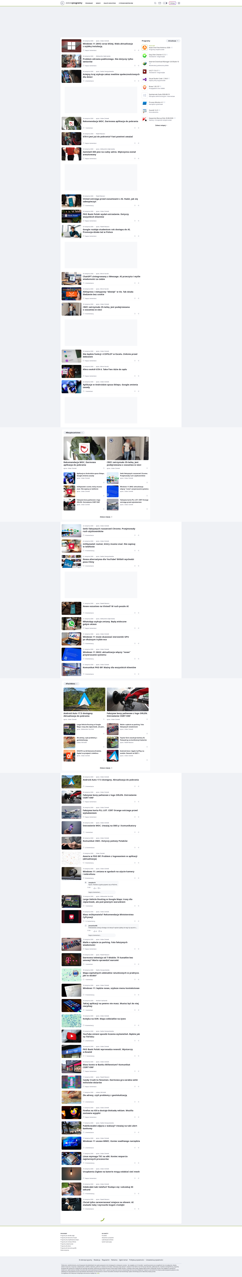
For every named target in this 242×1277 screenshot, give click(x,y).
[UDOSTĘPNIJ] (138, 50)
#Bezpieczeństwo (73, 432)
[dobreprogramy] (75, 3)
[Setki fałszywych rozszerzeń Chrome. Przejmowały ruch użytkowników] (113, 478)
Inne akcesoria (153, 112)
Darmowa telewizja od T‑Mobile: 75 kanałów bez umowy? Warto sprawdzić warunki (108, 959)
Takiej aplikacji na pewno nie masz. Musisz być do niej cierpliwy (111, 1004)
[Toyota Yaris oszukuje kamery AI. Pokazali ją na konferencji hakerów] (113, 742)
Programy (89, 3)
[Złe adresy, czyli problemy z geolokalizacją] (69, 742)
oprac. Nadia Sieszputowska (105, 71)
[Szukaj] (155, 3)
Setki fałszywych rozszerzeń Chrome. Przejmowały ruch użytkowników (134, 474)
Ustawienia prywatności (154, 1260)
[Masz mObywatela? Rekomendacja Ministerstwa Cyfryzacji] (71, 916)
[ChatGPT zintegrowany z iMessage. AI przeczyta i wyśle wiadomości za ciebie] (71, 278)
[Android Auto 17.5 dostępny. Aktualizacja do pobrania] (84, 699)
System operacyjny (107, 1242)
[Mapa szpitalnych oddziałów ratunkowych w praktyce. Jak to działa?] (71, 974)
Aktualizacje (172, 41)
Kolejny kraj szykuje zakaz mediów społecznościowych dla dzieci (111, 75)
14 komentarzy (89, 995)
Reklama (114, 1260)
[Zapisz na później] (135, 50)
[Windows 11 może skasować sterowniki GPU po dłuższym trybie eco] (71, 638)
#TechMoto (70, 684)
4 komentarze (89, 535)
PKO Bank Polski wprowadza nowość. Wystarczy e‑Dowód (108, 1050)
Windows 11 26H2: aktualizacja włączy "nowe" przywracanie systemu (134, 488)
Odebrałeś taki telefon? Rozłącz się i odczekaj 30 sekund (108, 1188)
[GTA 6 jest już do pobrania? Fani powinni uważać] (71, 138)
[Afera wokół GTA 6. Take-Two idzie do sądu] (71, 371)
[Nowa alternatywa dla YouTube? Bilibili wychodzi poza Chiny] (71, 561)
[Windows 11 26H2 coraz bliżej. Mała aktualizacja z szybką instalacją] (71, 45)
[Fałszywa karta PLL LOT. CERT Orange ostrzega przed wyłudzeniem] (113, 504)
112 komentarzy (90, 921)
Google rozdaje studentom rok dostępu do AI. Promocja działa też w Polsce (106, 230)
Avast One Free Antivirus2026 (160, 48)
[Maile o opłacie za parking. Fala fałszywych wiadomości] (113, 729)
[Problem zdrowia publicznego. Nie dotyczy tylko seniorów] (71, 61)
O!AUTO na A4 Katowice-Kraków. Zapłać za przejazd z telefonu (89, 752)
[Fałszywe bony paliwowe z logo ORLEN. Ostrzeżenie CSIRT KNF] (69, 504)
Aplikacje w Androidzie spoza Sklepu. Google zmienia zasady (110, 386)
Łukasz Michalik (82, 742)
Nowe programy (64, 1250)
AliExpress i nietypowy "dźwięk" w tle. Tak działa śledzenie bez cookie (108, 293)
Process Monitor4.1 (156, 102)
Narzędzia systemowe (156, 104)
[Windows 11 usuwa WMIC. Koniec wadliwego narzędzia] (71, 1143)
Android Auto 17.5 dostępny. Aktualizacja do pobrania (78, 714)
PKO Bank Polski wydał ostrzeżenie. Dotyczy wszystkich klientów (106, 215)
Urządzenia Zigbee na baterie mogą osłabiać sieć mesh (111, 1171)
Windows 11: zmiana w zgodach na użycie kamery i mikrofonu (108, 872)
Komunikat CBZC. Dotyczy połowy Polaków (105, 840)
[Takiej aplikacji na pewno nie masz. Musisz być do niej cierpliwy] (71, 1005)
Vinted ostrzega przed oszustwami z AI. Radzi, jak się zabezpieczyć (110, 200)
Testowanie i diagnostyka (157, 56)
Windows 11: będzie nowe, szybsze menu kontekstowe (111, 988)
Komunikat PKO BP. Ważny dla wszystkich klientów (109, 667)
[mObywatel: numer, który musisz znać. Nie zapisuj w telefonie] (69, 491)
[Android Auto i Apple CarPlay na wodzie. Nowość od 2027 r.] (113, 756)
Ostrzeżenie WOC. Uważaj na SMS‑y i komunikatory (109, 825)
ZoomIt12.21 (153, 110)
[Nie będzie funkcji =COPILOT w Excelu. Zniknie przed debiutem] (71, 356)
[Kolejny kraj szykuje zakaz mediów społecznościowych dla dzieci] (71, 76)
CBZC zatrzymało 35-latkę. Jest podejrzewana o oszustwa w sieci (124, 463)
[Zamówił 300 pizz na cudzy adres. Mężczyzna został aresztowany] (71, 153)
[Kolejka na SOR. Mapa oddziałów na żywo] (71, 1020)
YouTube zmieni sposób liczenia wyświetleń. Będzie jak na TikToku (111, 1035)
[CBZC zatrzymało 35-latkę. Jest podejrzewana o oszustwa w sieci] (71, 309)
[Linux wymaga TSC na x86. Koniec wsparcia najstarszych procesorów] (71, 1158)
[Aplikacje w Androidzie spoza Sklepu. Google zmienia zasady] (71, 386)
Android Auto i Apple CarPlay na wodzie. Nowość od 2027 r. (132, 752)
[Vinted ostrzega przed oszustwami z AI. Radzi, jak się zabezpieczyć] (71, 200)
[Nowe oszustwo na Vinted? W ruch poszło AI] (71, 608)
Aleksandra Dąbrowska (103, 56)
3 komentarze (89, 566)
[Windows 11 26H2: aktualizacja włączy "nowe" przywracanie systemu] (113, 491)
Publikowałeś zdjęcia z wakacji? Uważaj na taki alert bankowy (110, 1127)
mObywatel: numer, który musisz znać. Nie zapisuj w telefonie (89, 488)
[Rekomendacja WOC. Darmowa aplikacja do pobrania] (71, 123)
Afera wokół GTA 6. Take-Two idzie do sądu (105, 369)
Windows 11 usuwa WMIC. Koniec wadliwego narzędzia (111, 1141)
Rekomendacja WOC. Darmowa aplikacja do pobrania (110, 121)
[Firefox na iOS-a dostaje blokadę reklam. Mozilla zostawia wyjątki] (71, 1112)
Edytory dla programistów (157, 80)
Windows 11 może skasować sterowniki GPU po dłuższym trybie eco (106, 638)
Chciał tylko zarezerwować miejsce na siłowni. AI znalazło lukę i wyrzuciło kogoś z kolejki (108, 1203)
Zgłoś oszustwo (110, 3)
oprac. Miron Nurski (102, 273)
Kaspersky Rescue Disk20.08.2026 (161, 118)
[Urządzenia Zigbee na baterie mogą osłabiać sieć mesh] (71, 1173)
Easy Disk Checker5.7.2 (157, 55)
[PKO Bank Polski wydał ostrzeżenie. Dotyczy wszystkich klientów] (71, 216)
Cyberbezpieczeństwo (107, 1240)
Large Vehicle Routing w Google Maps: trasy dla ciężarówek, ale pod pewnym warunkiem (90, 725)
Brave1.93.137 (154, 86)
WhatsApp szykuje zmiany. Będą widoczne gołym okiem (104, 623)
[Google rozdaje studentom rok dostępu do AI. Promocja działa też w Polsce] (71, 231)
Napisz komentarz (91, 50)
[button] (178, 3)
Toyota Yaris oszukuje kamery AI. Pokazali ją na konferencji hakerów (133, 739)
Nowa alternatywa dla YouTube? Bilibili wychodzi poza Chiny (108, 560)
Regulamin (106, 1260)
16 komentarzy (89, 551)
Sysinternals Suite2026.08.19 (159, 94)
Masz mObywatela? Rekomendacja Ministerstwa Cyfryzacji (108, 916)
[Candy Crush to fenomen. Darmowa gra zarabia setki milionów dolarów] (71, 1082)
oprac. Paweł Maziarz (102, 226)
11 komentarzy (89, 1056)
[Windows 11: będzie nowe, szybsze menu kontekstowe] (71, 990)
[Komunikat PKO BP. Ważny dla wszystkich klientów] (71, 669)
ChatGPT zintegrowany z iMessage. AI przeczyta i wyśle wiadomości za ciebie (111, 277)
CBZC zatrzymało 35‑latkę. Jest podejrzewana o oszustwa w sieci (106, 308)
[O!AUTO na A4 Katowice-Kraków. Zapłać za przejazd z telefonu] (69, 756)
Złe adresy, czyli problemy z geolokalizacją (87, 739)
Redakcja (97, 1260)
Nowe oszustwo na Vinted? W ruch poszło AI (106, 606)
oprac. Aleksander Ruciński (85, 729)
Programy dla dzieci (65, 1246)
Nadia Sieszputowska (102, 970)
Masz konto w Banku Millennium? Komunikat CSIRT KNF (106, 1066)
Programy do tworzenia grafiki (68, 1248)
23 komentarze (89, 847)
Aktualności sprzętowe (108, 1237)
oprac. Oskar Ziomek (102, 41)
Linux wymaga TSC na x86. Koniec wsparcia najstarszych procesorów (105, 1157)
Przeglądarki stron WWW (157, 88)
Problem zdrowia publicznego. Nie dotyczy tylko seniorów (108, 60)
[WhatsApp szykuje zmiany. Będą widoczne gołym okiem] (71, 623)
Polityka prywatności (136, 1260)
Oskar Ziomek (100, 853)
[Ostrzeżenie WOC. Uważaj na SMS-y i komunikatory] (71, 827)
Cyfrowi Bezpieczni (126, 3)
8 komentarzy (89, 878)
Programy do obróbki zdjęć (67, 1235)
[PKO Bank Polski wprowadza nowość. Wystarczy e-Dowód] (71, 1051)
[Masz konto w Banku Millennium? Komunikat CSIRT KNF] (71, 1066)
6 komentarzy (89, 314)
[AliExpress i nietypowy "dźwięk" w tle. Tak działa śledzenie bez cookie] (71, 293)
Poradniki (104, 1235)
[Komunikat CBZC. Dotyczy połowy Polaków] (71, 843)
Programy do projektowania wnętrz (69, 1240)
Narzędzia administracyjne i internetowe (162, 96)
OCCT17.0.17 (153, 71)
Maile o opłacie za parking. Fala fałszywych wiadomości (132, 725)
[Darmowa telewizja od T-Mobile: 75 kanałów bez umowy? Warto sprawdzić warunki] (71, 959)
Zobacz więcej (105, 517)
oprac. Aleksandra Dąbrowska (105, 149)
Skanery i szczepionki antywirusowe (160, 120)
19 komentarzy (89, 1194)
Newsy (98, 3)
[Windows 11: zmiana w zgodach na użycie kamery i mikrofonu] (71, 873)
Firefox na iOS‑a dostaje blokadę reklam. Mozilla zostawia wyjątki (108, 1111)
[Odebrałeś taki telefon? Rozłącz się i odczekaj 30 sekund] (71, 1189)
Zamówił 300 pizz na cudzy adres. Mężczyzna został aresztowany (109, 153)
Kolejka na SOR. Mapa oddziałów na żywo (104, 1018)
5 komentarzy (89, 205)
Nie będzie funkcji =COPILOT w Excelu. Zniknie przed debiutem (110, 355)
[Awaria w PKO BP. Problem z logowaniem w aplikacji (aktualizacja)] (71, 858)
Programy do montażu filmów (68, 1242)
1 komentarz (89, 128)
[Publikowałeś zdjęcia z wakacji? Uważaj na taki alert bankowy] (71, 1127)
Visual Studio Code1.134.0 (158, 78)
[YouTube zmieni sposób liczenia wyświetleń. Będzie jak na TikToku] (71, 1036)
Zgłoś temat (123, 1260)
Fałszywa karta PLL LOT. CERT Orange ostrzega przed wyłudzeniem (134, 501)
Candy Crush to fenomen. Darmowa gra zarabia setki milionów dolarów (110, 1081)
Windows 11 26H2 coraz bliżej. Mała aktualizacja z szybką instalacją (108, 45)
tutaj (98, 1273)
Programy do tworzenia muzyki (68, 1237)
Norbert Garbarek (101, 1000)
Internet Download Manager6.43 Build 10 (164, 62)
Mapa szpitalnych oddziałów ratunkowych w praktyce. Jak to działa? (111, 974)
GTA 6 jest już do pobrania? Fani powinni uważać (108, 136)
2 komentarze (89, 81)
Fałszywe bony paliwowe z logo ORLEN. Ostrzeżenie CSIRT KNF (88, 501)
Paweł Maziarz (100, 134)
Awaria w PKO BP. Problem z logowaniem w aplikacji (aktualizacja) (110, 857)
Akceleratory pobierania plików (159, 65)
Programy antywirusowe (156, 49)
